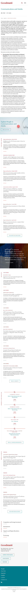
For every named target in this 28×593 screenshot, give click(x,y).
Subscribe (5, 561)
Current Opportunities (8, 554)
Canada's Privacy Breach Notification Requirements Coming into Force (12, 350)
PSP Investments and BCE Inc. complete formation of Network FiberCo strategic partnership (12, 190)
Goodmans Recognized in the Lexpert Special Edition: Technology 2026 (14, 457)
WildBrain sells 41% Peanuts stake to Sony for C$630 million (14, 141)
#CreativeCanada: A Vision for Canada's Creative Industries (12, 368)
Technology (6, 535)
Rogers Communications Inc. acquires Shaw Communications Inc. (13, 222)
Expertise (5, 18)
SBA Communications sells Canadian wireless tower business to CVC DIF (14, 173)
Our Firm (3, 571)
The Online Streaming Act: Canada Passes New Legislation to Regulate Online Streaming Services (14, 332)
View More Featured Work (14, 235)
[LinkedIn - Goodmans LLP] (1, 582)
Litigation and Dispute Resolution (11, 531)
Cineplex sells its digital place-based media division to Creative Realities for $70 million (13, 157)
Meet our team (6, 129)
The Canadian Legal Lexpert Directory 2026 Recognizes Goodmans (13, 477)
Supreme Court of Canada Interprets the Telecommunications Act (12, 277)
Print (4, 13)
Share (9, 13)
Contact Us (4, 579)
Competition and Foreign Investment (12, 522)
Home (2, 18)
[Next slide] (2, 253)
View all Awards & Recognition (15, 442)
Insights (3, 575)
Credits (14, 591)
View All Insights (14, 381)
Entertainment (6, 526)
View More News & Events (14, 511)
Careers (3, 577)
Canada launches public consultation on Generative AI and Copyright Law (12, 295)
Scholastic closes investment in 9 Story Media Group (14, 206)
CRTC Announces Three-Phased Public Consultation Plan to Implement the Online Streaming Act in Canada (13, 313)
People (2, 569)
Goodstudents (6, 558)
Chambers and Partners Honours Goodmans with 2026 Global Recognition (13, 497)
